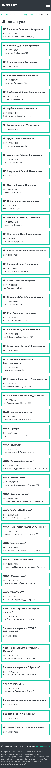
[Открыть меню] (48, 5)
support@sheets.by (43, 746)
